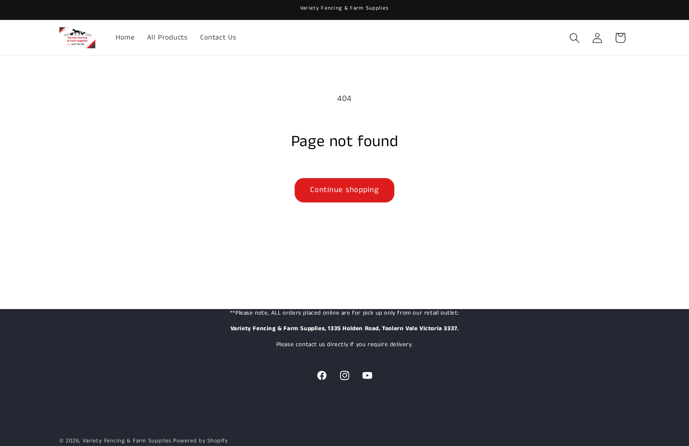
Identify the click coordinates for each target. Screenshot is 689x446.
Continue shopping (344, 189)
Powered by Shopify (200, 441)
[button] (574, 37)
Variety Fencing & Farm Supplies (127, 441)
